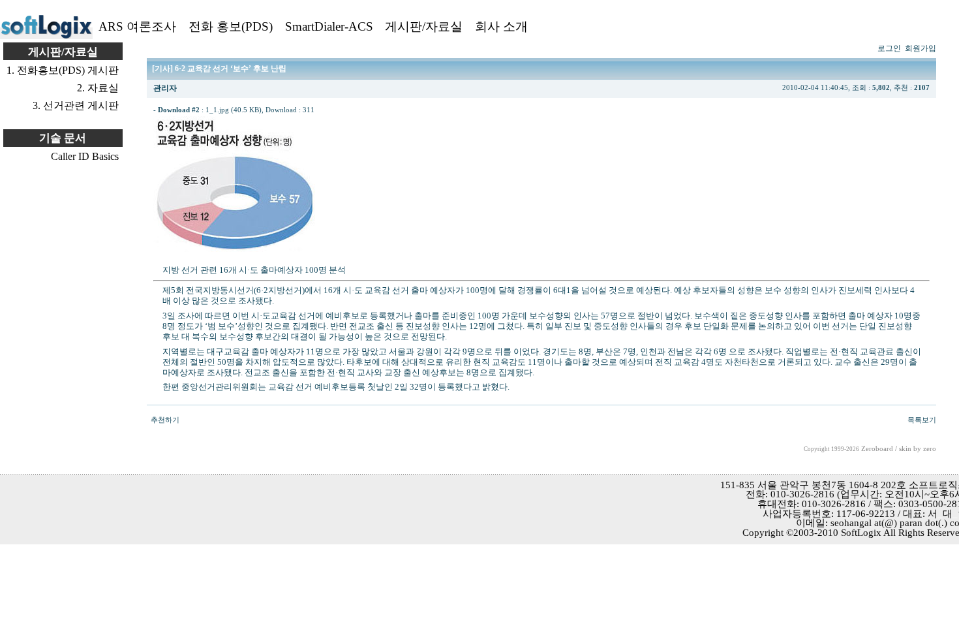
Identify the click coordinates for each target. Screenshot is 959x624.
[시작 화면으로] (46, 36)
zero (929, 448)
